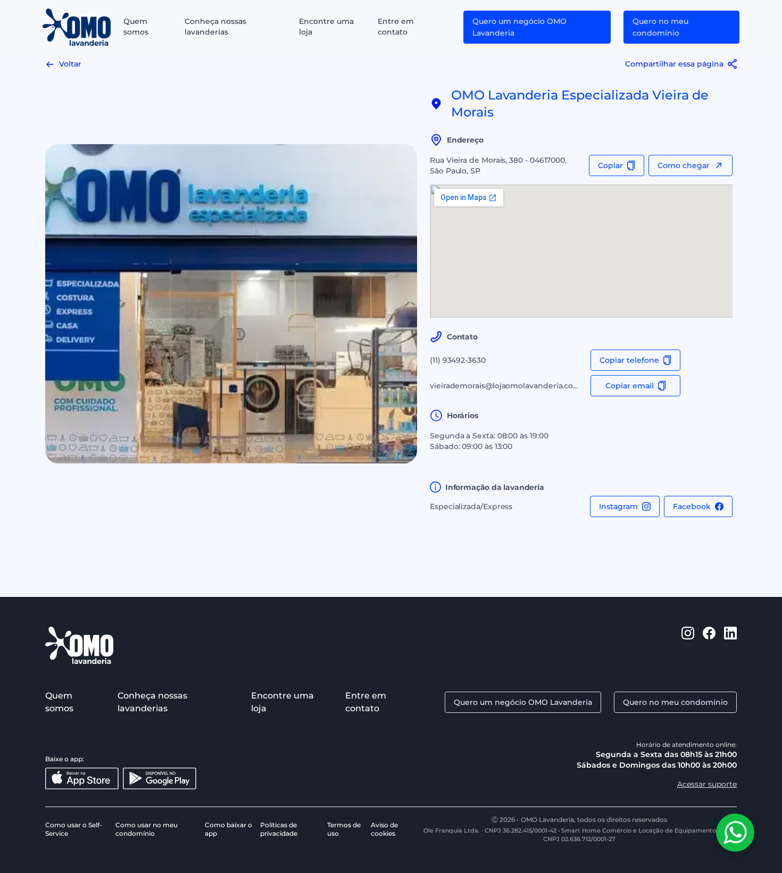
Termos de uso (344, 829)
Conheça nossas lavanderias (215, 26)
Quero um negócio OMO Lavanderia (519, 27)
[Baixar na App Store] (82, 778)
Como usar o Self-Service (73, 829)
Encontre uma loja (326, 26)
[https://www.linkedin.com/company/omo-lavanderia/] (730, 645)
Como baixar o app (228, 829)
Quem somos (135, 26)
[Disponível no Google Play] (159, 778)
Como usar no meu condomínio (146, 829)
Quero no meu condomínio (660, 27)
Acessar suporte (707, 784)
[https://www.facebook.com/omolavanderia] (709, 645)
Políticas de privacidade (278, 829)
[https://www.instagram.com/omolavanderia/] (687, 645)
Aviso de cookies (384, 829)
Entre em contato (396, 26)
